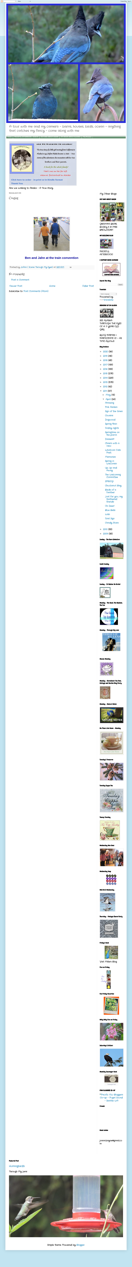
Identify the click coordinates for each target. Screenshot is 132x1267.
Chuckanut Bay (113, 485)
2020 (106, 351)
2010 (105, 529)
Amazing (109, 402)
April (109, 399)
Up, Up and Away (111, 469)
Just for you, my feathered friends (114, 499)
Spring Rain (111, 423)
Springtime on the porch (112, 433)
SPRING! (109, 481)
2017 (105, 364)
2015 (105, 373)
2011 (105, 391)
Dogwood (110, 419)
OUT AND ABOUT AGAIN (49, 137)
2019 (105, 356)
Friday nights (112, 428)
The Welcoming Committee (113, 476)
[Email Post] (70, 267)
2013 (105, 382)
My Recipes (87, 137)
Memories (110, 456)
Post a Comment (20, 279)
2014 (105, 377)
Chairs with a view (112, 444)
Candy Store (112, 522)
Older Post (88, 286)
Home (10, 137)
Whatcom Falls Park (113, 451)
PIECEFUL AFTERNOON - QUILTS (26, 137)
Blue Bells (110, 510)
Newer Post (15, 286)
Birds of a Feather (110, 491)
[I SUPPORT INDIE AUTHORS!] (111, 275)
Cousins (109, 415)
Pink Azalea (111, 407)
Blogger (80, 1245)
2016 (105, 369)
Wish (107, 514)
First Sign (109, 518)
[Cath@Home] (111, 1014)
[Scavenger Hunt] (111, 1084)
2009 (106, 533)
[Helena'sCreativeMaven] (111, 884)
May (108, 394)
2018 (105, 360)
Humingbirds (17, 1166)
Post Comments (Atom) (36, 291)
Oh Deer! (109, 506)
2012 (105, 386)
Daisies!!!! (109, 439)
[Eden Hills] (111, 958)
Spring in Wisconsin (111, 462)
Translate (108, 299)
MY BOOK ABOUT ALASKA (70, 137)
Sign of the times (114, 411)
